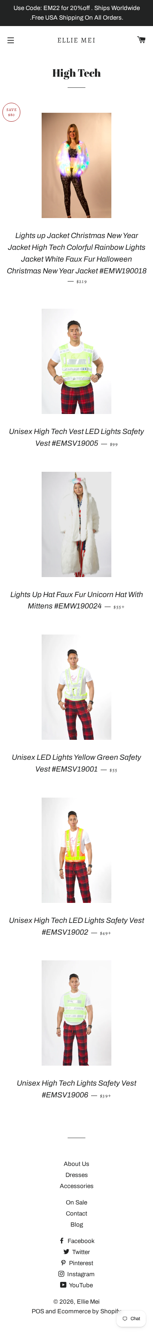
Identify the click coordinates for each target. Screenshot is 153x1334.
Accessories (77, 1186)
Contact (76, 1213)
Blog (76, 1224)
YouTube (80, 1285)
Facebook (80, 1241)
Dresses (76, 1175)
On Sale (76, 1202)
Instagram (80, 1274)
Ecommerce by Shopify (89, 1311)
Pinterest (80, 1263)
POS (38, 1311)
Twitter (80, 1252)
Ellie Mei (76, 40)
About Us (76, 1164)
